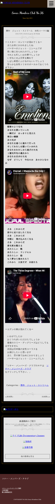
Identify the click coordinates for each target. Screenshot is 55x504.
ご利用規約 (5, 490)
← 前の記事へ (9, 396)
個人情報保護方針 (7, 492)
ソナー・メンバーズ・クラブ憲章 (11, 488)
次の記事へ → (46, 396)
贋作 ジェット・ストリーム (34, 385)
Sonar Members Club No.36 (27, 13)
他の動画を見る (27, 456)
